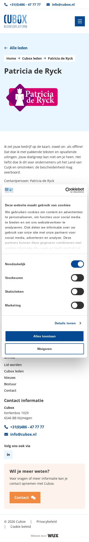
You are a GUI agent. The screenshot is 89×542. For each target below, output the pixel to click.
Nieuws (10, 378)
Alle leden (19, 47)
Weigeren (44, 349)
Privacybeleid (47, 521)
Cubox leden (32, 59)
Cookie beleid (20, 526)
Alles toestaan (44, 336)
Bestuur (10, 384)
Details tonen (65, 323)
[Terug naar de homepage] (15, 21)
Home (11, 59)
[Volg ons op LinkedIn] (8, 454)
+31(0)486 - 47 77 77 (25, 4)
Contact (10, 391)
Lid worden (13, 365)
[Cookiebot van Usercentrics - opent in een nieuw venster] (64, 190)
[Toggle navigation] (80, 21)
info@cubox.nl (63, 4)
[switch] (77, 277)
